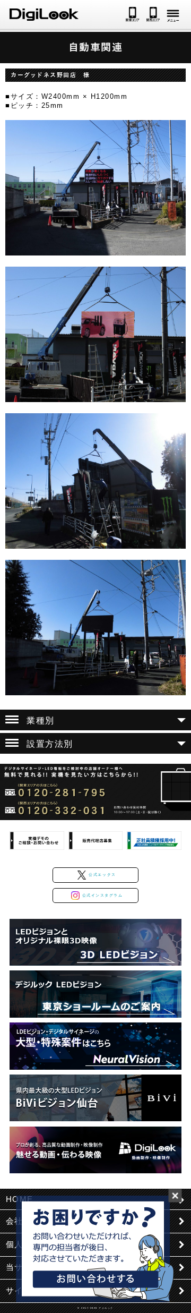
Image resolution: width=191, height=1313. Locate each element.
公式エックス (102, 874)
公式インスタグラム (102, 895)
